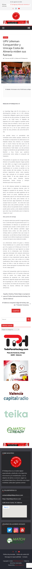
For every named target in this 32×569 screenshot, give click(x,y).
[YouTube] (22, 530)
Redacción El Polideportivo (22, 58)
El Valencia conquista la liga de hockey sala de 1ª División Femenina (15, 304)
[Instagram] (16, 530)
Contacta (24, 557)
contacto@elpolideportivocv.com (12, 495)
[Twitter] (9, 530)
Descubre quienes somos (17, 483)
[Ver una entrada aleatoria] (29, 28)
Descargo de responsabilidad (13, 557)
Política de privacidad (9, 554)
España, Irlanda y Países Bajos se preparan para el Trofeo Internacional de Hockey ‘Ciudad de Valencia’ (16, 296)
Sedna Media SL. (19, 565)
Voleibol (5, 37)
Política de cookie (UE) (22, 554)
